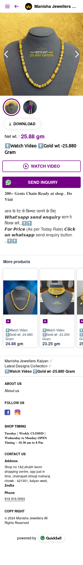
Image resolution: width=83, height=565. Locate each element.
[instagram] (17, 412)
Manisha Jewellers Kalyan (55, 6)
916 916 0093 (15, 498)
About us (12, 390)
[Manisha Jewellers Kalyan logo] (28, 6)
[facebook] (7, 412)
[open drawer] (7, 6)
